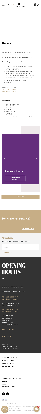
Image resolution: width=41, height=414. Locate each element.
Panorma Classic (9, 89)
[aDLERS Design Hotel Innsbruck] (20, 5)
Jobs (4, 384)
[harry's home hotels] (6, 399)
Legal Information (9, 403)
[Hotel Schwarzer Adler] (3, 399)
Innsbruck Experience (12, 378)
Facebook (3, 393)
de (9, 4)
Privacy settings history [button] (12, 410)
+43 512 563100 (8, 363)
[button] (4, 159)
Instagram (7, 393)
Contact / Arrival (10, 387)
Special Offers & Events (12, 406)
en (12, 4)
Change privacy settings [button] (12, 408)
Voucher (6, 381)
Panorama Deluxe (9, 91)
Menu (4, 4)
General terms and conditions (14, 405)
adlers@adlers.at (8, 366)
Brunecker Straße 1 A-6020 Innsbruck (9, 359)
